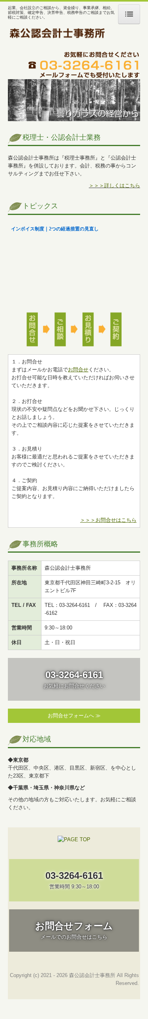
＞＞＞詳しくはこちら (114, 185)
